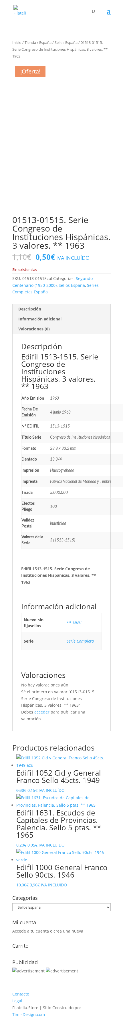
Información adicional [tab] (39, 319)
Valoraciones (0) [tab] (34, 329)
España (45, 42)
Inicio (16, 42)
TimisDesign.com (28, 1014)
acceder (41, 712)
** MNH (74, 622)
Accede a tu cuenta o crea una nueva (47, 931)
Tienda (30, 42)
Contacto (20, 994)
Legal (17, 1000)
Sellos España (66, 42)
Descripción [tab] (29, 309)
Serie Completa (80, 641)
